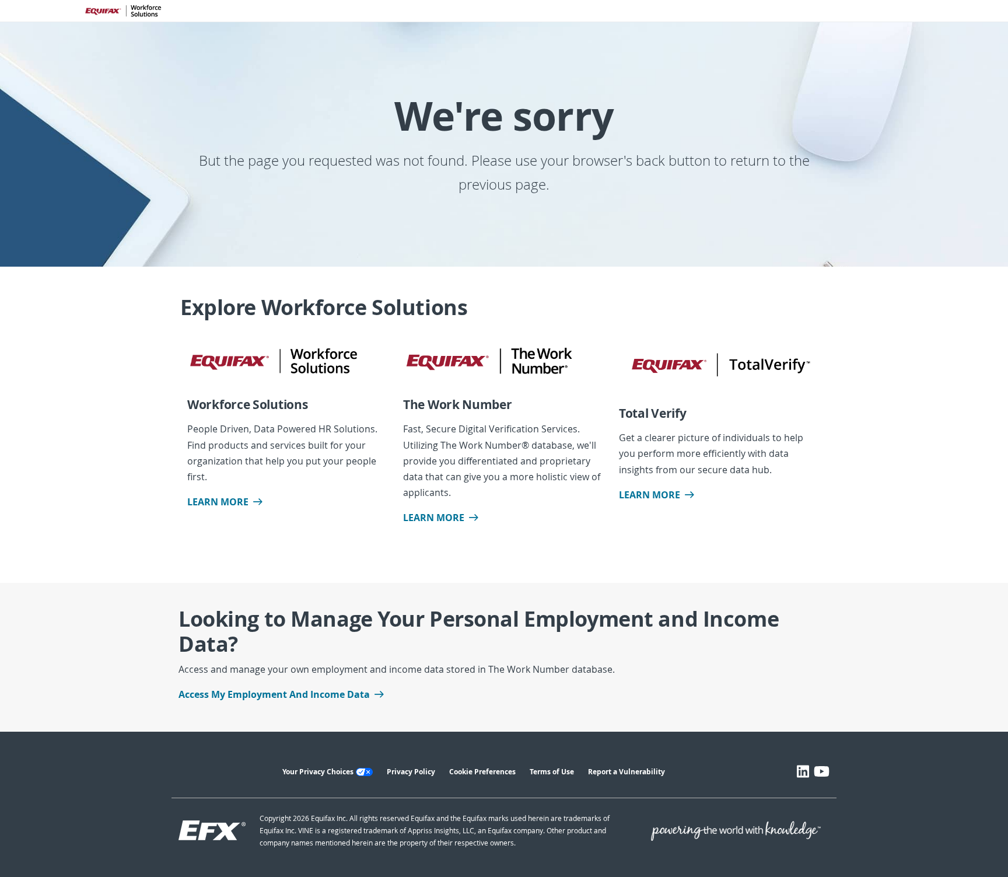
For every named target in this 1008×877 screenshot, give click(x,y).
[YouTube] (822, 771)
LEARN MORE (218, 501)
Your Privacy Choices (318, 772)
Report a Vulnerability (626, 772)
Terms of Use (552, 772)
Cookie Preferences (482, 772)
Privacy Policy (411, 772)
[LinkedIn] (803, 771)
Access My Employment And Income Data (274, 694)
